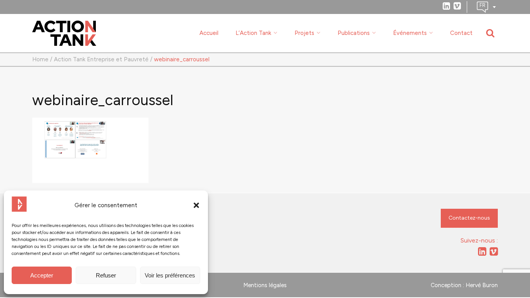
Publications (354, 32)
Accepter (41, 275)
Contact (461, 32)
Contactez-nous (469, 218)
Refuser (106, 275)
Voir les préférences (170, 275)
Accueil (208, 32)
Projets (304, 32)
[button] (196, 205)
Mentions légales (265, 285)
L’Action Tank (253, 32)
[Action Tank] (64, 33)
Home (40, 59)
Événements (410, 32)
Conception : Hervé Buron (464, 285)
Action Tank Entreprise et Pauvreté (101, 59)
